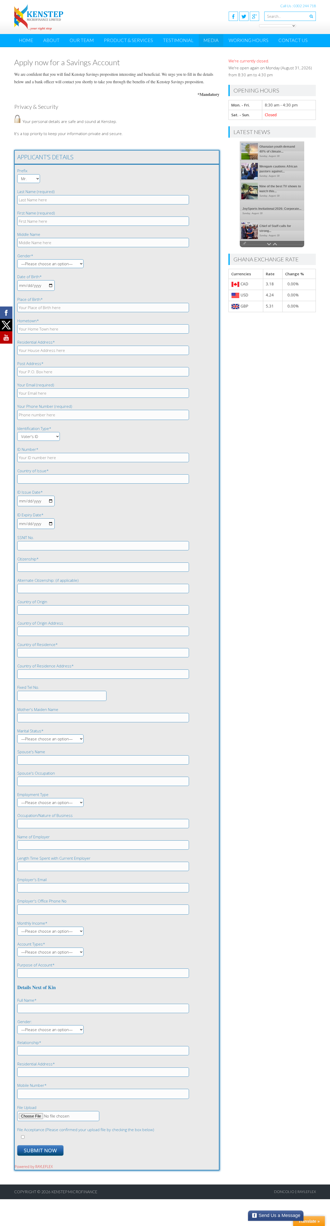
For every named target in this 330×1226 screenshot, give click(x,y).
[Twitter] (244, 16)
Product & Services (128, 40)
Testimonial (178, 40)
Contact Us (293, 40)
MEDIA (211, 40)
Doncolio (284, 1191)
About (51, 40)
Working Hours (248, 40)
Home (26, 40)
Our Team (82, 40)
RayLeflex (306, 1191)
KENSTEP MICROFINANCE (74, 1191)
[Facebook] (233, 16)
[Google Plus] (254, 16)
